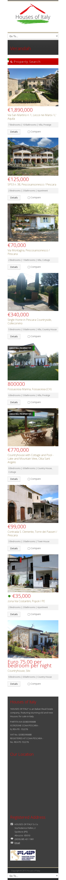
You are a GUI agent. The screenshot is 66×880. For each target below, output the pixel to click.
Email (17, 842)
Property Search (27, 62)
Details (14, 131)
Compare (36, 131)
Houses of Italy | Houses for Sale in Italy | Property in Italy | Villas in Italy (33, 16)
